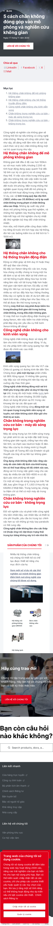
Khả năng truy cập (12, 807)
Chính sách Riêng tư (13, 791)
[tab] (24, 545)
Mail (9, 71)
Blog (9, 11)
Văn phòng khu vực (12, 832)
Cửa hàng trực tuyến (13, 775)
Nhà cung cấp (9, 812)
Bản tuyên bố (9, 796)
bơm (41, 393)
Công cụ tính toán (11, 780)
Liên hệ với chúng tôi (18, 46)
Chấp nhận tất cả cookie (24, 906)
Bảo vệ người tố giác (13, 801)
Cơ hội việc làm (10, 837)
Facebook (29, 67)
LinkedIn (12, 67)
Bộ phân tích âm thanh (14, 785)
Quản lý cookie (24, 914)
